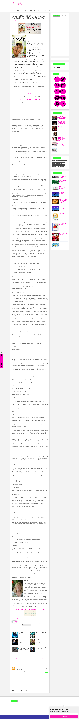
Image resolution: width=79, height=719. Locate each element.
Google (38, 89)
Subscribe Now (64, 716)
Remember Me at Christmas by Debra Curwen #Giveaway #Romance (61, 139)
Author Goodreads (32, 609)
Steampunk (55, 166)
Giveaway (54, 163)
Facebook (26, 609)
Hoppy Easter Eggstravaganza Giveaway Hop (62, 187)
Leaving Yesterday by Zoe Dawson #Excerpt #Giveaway (41, 641)
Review (63, 165)
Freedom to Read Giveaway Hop (62, 224)
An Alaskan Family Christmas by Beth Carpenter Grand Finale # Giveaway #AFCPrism (62, 149)
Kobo (36, 89)
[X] (1, 358)
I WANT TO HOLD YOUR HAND (30, 108)
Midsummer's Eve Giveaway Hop (62, 244)
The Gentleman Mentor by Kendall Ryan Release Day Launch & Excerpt (23, 648)
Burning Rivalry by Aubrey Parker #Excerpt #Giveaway (23, 634)
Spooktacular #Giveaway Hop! (62, 193)
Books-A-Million (42, 92)
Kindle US (22, 89)
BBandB (54, 160)
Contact (51, 10)
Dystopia (54, 162)
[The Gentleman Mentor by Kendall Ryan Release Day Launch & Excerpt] (15, 649)
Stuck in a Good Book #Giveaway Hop (63, 177)
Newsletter (39, 609)
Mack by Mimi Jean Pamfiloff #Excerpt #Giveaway (22, 641)
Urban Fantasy (60, 166)
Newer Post (16, 658)
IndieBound (30, 93)
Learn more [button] (37, 716)
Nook (30, 89)
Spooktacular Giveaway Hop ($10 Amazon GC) (62, 207)
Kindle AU (26, 99)
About (44, 10)
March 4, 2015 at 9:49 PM (21, 669)
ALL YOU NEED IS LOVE (29, 105)
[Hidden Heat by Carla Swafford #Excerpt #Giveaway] (32, 635)
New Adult (59, 163)
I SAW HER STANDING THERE (29, 110)
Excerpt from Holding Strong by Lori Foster (41, 648)
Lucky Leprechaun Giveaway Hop (62, 181)
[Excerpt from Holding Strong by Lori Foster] (32, 649)
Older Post (44, 658)
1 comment (24, 20)
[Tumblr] (1, 363)
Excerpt (59, 162)
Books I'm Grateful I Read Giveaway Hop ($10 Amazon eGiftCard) (63, 201)
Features (24, 10)
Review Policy (37, 10)
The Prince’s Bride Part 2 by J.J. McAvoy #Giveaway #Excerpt (62, 133)
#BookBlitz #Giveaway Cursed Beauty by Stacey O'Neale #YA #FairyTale (61, 117)
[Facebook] (1, 355)
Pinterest (44, 609)
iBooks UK (31, 99)
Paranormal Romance (57, 165)
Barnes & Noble (36, 92)
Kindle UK (22, 99)
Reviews (17, 10)
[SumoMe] (1, 366)
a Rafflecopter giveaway (16, 618)
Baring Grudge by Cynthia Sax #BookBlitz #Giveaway (62, 127)
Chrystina (16, 20)
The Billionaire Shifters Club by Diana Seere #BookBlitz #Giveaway (61, 122)
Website (17, 609)
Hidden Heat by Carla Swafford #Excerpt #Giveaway (41, 634)
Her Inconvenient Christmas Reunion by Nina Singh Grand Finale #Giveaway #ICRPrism (62, 144)
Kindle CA (26, 89)
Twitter (21, 609)
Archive (30, 10)
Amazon (31, 92)
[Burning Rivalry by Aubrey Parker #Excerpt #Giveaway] (15, 635)
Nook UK (35, 99)
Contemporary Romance (61, 160)
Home (12, 10)
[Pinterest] (1, 361)
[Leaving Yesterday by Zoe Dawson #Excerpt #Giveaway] (32, 642)
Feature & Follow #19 (63, 213)
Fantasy (63, 162)
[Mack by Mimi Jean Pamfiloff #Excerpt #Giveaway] (15, 642)
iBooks (32, 89)
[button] (64, 709)
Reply (47, 672)
